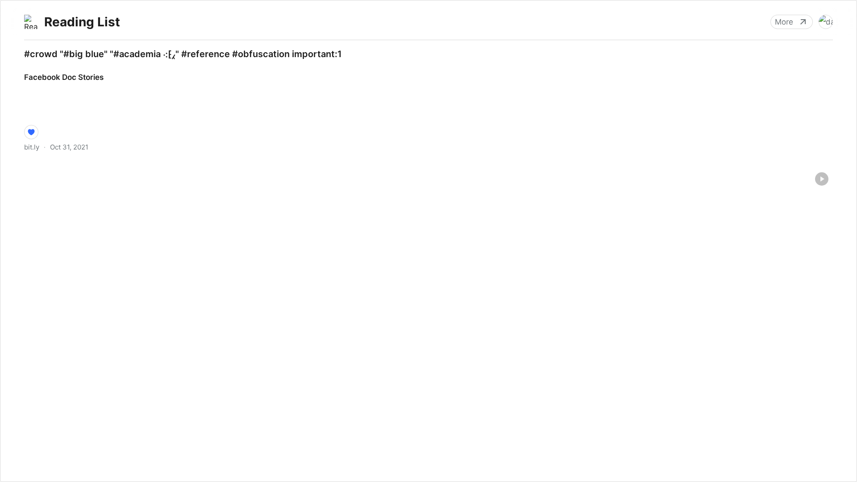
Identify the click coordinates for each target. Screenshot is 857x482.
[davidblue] (826, 22)
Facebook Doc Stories (55, 69)
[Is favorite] (31, 132)
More (784, 21)
